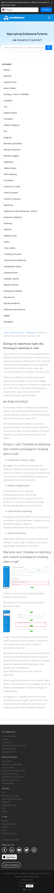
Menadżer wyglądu (11, 156)
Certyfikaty (8, 100)
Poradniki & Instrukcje (10, 796)
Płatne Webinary (10, 174)
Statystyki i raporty (11, 279)
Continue (46, 10)
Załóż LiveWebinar (11, 865)
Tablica (6, 242)
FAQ (3, 792)
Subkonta (7, 229)
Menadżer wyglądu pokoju (12, 764)
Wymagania (8, 321)
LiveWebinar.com (14, 18)
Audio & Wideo (10, 88)
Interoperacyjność (9, 748)
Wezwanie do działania (13, 291)
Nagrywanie (8, 162)
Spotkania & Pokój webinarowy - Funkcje (20, 211)
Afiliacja (7, 70)
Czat (5, 106)
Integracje (8, 137)
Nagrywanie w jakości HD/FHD (13, 770)
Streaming (8, 223)
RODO (21, 886)
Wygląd (7, 315)
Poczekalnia (8, 180)
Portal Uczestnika (11, 192)
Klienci (4, 830)
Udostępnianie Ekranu (12, 266)
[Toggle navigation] (49, 17)
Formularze (8, 119)
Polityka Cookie (27, 880)
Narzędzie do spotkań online (13, 777)
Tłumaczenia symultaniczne (15, 260)
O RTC (5, 827)
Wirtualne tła (9, 297)
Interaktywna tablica (10, 774)
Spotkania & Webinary (13, 217)
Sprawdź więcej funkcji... (11, 780)
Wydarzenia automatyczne (14, 309)
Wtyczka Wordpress (12, 303)
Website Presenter (11, 285)
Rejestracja (8, 205)
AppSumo (8, 76)
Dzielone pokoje (10, 113)
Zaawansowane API (9, 805)
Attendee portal (8, 783)
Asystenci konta (10, 82)
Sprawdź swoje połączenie (12, 799)
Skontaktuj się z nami (10, 840)
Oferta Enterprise (8, 824)
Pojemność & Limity (12, 186)
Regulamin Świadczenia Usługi (27, 876)
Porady (4, 811)
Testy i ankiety (9, 248)
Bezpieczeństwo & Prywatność (14, 745)
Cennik (5, 821)
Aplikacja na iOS (8, 752)
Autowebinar (7, 761)
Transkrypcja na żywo (12, 254)
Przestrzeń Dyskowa (12, 199)
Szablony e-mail (10, 236)
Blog (3, 808)
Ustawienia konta (11, 272)
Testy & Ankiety (8, 767)
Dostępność (7, 742)
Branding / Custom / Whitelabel (16, 94)
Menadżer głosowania (13, 143)
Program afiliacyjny (9, 833)
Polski (28, 889)
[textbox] (19, 9)
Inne (5, 131)
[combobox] (20, 9)
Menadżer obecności (12, 149)
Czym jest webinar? (9, 736)
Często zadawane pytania (13, 332)
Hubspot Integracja (11, 125)
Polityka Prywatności (27, 883)
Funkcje (5, 739)
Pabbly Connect (10, 168)
